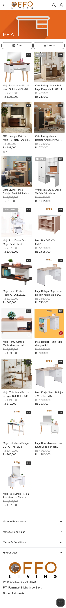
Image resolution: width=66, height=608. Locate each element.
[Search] (54, 5)
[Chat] (60, 603)
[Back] (4, 5)
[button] (61, 5)
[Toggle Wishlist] (29, 79)
